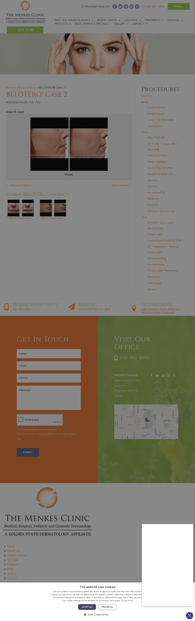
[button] (97, 614)
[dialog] (97, 601)
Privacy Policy (127, 600)
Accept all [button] (87, 607)
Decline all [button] (107, 607)
